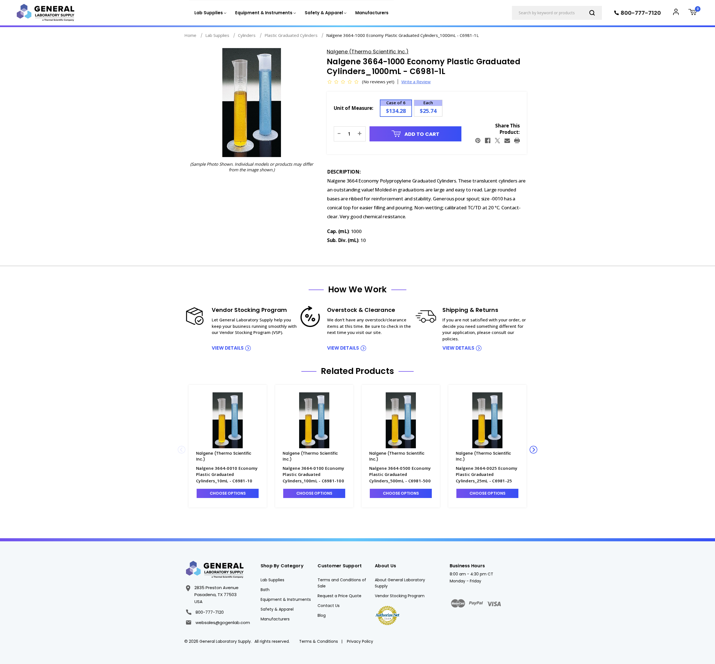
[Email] (507, 140)
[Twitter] (497, 140)
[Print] (517, 140)
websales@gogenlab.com (223, 622)
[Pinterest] (478, 140)
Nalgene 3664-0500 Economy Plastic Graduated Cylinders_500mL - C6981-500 (400, 474)
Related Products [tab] (357, 371)
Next (533, 449)
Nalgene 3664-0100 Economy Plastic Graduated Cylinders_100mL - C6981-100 (313, 474)
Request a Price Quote (339, 596)
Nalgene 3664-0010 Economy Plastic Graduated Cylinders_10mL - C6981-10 (227, 474)
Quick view (227, 420)
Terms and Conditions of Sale (342, 583)
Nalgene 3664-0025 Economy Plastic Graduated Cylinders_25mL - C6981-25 (486, 474)
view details (228, 348)
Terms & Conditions (318, 641)
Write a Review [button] (416, 81)
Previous (181, 449)
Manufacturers (372, 13)
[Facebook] (487, 140)
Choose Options (228, 493)
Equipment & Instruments (286, 599)
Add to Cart (421, 134)
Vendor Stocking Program (400, 596)
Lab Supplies (272, 580)
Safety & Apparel (277, 609)
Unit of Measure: (353, 108)
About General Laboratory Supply (400, 583)
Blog (322, 615)
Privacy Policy (360, 641)
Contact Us (329, 605)
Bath (265, 589)
